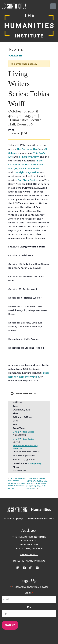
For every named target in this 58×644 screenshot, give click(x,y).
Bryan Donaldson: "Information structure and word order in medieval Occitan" (17, 483)
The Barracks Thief (28, 149)
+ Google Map (34, 463)
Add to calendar (24, 393)
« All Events (15, 55)
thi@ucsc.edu (29, 554)
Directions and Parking (29, 560)
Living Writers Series (23, 432)
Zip (29, 607)
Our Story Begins (27, 180)
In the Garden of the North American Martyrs (26, 164)
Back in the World (29, 168)
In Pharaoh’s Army (28, 156)
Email (29, 592)
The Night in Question (26, 172)
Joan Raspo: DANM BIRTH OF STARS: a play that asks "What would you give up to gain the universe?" (37, 483)
